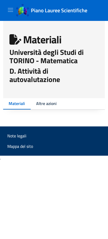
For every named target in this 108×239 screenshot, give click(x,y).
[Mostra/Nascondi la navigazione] (10, 10)
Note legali (16, 136)
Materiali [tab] (17, 103)
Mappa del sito (20, 146)
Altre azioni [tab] (46, 103)
